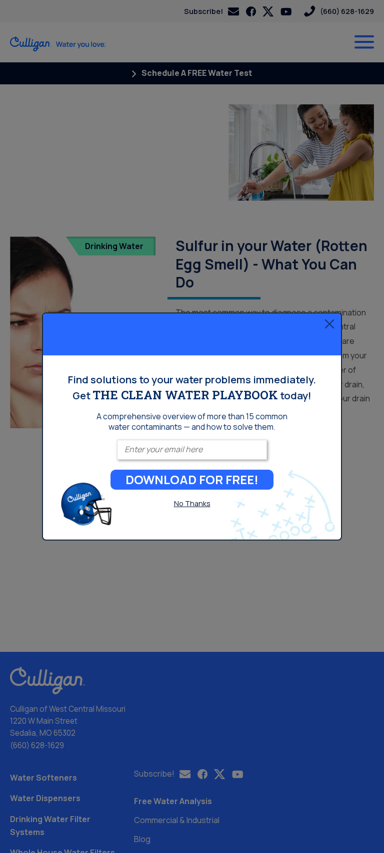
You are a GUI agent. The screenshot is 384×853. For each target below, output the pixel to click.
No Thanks (192, 503)
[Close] (329, 323)
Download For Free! (192, 479)
